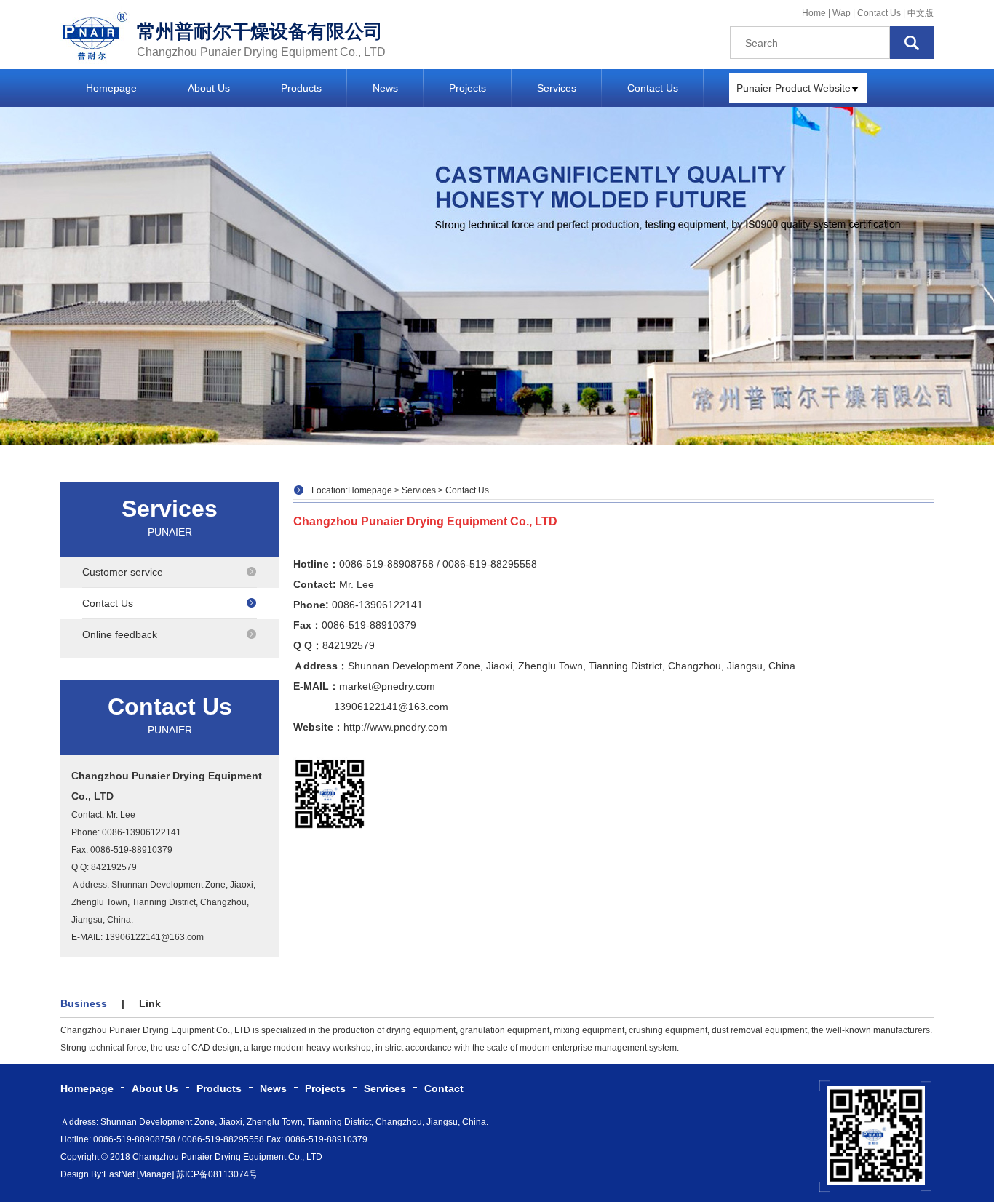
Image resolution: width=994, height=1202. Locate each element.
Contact (444, 1088)
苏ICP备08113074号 (217, 1174)
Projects (467, 88)
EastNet (119, 1174)
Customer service (122, 572)
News (385, 88)
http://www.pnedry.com (395, 727)
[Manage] (155, 1174)
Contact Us (879, 13)
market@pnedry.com (387, 686)
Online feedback (119, 634)
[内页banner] (497, 276)
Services (556, 88)
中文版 (920, 13)
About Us (209, 88)
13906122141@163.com (391, 706)
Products (301, 88)
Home (814, 13)
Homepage (111, 88)
